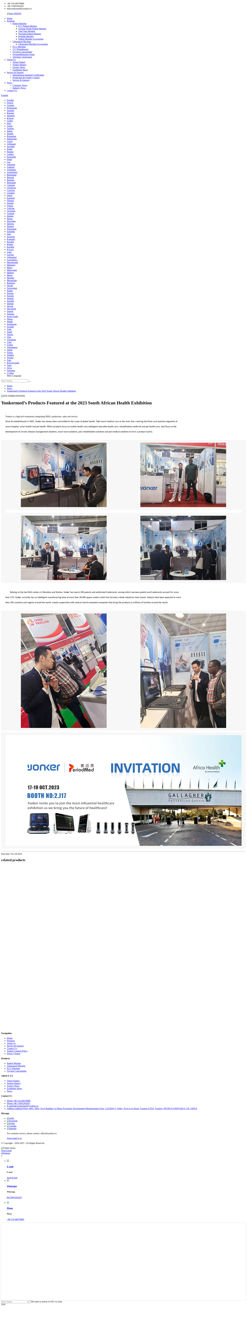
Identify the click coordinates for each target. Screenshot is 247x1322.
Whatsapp (5, 1153)
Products (11, 21)
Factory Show (19, 67)
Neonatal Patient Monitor (29, 34)
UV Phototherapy (21, 49)
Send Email (6, 1150)
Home (9, 18)
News (9, 83)
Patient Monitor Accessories (30, 39)
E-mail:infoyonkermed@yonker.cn (22, 1106)
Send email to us (14, 1138)
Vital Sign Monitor (26, 31)
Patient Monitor (20, 23)
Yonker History (19, 65)
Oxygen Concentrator (22, 52)
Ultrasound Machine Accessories (33, 44)
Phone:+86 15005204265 (18, 1103)
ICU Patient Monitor (27, 26)
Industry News (19, 88)
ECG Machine (19, 46)
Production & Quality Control (26, 77)
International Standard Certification (28, 75)
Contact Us (12, 90)
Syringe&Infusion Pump (24, 54)
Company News (20, 85)
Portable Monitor (26, 36)
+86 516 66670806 (15, 1219)
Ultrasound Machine (22, 41)
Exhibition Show (20, 70)
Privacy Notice (13, 1053)
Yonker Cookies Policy (17, 1051)
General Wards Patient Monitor (32, 28)
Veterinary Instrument (22, 57)
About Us (11, 59)
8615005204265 (14, 1197)
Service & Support (15, 72)
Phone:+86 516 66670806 (18, 1101)
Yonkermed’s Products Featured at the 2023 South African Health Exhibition (41, 391)
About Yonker (19, 62)
